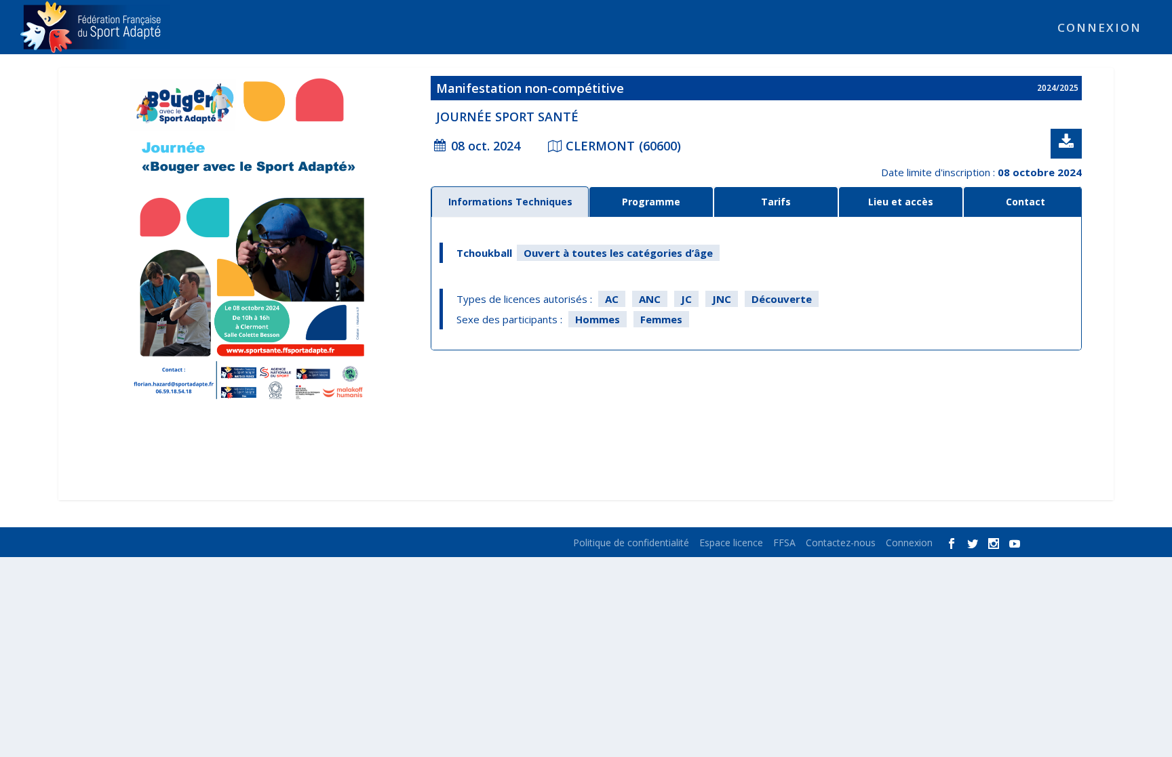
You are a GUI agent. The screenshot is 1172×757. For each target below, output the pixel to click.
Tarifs (776, 201)
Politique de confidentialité (631, 542)
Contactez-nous (841, 542)
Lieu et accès (900, 201)
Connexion (1099, 28)
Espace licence (731, 542)
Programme (651, 201)
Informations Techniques (510, 201)
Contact (1025, 201)
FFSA (784, 542)
